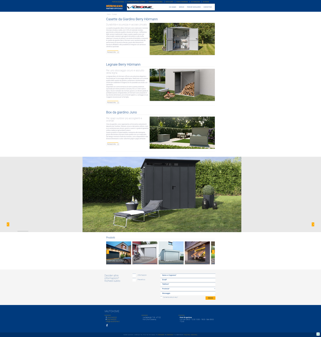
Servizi (181, 7)
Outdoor (206, 2)
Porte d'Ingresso (182, 2)
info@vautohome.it (112, 321)
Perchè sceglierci (194, 7)
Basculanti (169, 2)
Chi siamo (172, 7)
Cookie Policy (194, 334)
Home (109, 14)
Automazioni (195, 2)
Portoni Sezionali (118, 2)
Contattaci (208, 7)
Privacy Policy (187, 334)
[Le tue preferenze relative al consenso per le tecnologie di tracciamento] (318, 334)
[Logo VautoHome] (140, 7)
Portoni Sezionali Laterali (136, 2)
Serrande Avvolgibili (155, 2)
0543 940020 (112, 317)
